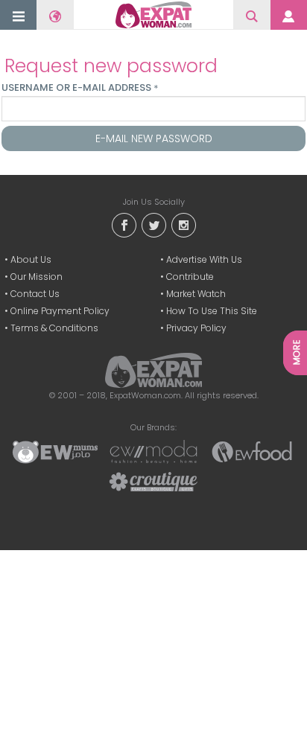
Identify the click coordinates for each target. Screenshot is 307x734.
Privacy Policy (196, 328)
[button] (18, 16)
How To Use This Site (211, 310)
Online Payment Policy (60, 310)
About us (30, 259)
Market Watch (196, 293)
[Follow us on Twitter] (153, 224)
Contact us (35, 293)
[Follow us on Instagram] (183, 224)
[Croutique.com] (153, 480)
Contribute (190, 276)
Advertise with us (204, 259)
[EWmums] (55, 451)
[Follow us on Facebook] (123, 224)
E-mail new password (153, 138)
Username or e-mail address (79, 88)
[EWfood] (252, 451)
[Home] (153, 14)
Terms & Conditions (54, 328)
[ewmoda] (153, 451)
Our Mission (36, 276)
